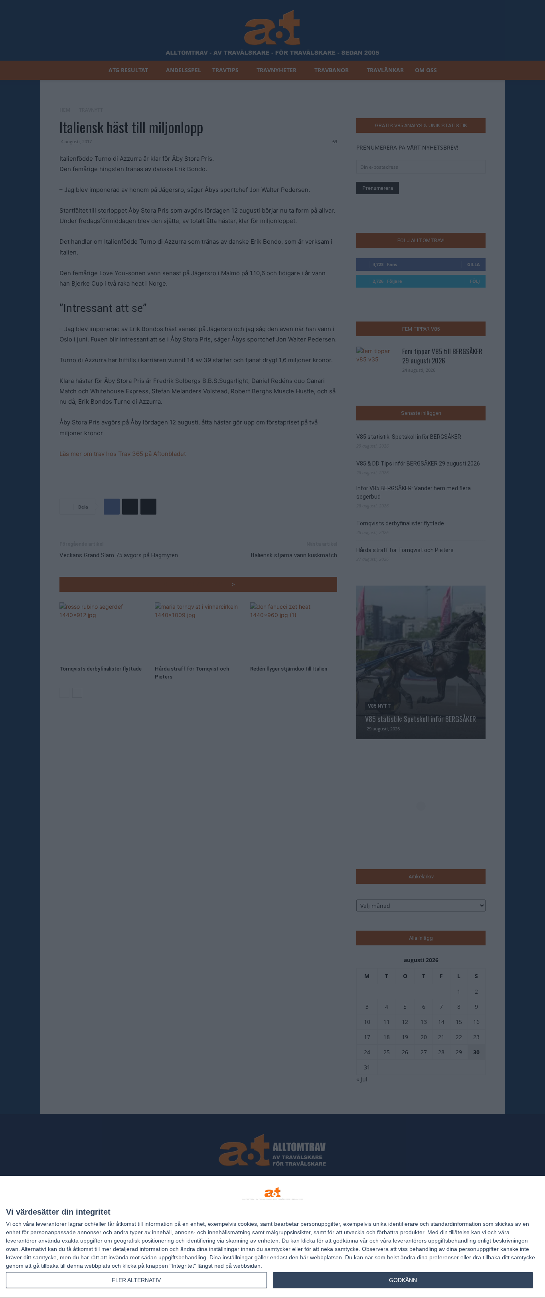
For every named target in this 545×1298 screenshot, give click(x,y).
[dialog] (272, 1237)
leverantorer (51, 1224)
